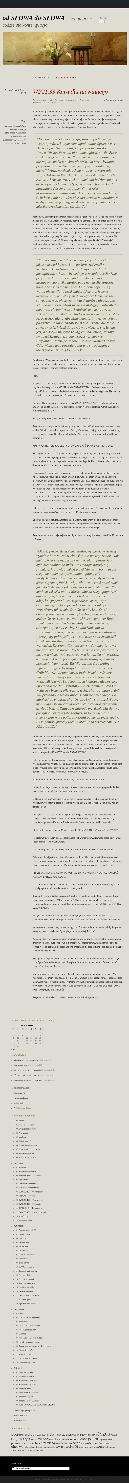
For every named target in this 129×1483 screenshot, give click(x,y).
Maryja (23, 129)
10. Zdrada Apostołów (24, 1350)
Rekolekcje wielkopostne (44, 102)
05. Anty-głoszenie (23, 1388)
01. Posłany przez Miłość (26, 1230)
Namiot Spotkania (21, 1098)
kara (24, 126)
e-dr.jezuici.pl (19, 1103)
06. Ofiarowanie (22, 1251)
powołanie (35, 1443)
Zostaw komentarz (114, 100)
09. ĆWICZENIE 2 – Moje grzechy (30, 1200)
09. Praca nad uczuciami (26, 1157)
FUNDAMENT (19, 1121)
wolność (72, 1446)
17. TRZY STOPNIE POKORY (28, 1295)
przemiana (48, 1443)
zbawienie (31, 1451)
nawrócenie (68, 1439)
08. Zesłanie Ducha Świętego (27, 1401)
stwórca (95, 1443)
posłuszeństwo (20, 1443)
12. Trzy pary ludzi (23, 1275)
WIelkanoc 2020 (20, 1421)
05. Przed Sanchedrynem (26, 1330)
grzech (18, 126)
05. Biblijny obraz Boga (25, 1141)
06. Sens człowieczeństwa (26, 1145)
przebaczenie (8, 140)
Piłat (24, 136)
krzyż (15, 1439)
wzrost (100, 1446)
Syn (101, 1443)
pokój (110, 1440)
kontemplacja (14, 129)
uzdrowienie (39, 1447)
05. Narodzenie (22, 1246)
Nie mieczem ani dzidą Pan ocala (27, 1070)
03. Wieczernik (22, 1322)
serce (76, 1443)
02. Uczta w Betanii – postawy (28, 1317)
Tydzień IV (18, 1368)
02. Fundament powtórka (26, 1171)
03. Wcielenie (21, 1238)
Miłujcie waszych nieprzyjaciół (26, 1060)
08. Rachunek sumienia (25, 1196)
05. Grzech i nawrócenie (26, 1184)
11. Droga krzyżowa (24, 1354)
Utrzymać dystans (21, 1065)
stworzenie (86, 1443)
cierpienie (22, 1435)
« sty (13, 1049)
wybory (81, 1447)
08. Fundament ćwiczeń (25, 1153)
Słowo (107, 1443)
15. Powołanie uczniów (25, 1287)
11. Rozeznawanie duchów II (27, 1271)
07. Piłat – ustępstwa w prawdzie (29, 1338)
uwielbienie (28, 1447)
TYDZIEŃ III (19, 1309)
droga (32, 1434)
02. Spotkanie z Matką (25, 1376)
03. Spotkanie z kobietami (26, 1380)
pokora (94, 1439)
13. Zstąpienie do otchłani (26, 1362)
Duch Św (45, 1435)
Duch (39, 1435)
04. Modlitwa (21, 1137)
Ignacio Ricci (88, 1479)
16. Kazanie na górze (24, 1291)
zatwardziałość (19, 1450)
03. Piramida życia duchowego (28, 1175)
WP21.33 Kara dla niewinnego (70, 91)
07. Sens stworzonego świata (28, 1149)
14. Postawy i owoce (24, 1220)
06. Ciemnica (21, 1334)
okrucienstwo (16, 136)
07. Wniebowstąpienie (24, 1397)
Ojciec (81, 1439)
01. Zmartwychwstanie (25, 1372)
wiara (62, 1446)
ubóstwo (17, 1446)
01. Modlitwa (21, 1167)
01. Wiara (19, 1313)
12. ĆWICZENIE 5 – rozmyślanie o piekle (32, 1212)
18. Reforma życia (23, 1300)
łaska (24, 143)
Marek (46, 100)
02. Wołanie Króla (23, 1234)
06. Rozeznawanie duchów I (27, 1188)
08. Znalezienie (22, 1259)
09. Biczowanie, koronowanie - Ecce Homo (70, 100)
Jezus (103, 1434)
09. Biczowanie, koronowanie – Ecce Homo (33, 1346)
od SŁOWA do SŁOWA (34, 17)
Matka (6, 133)
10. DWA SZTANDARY (25, 1267)
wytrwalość (91, 1447)
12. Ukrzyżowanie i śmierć (26, 1358)
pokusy (104, 1440)
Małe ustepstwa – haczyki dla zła (27, 1080)
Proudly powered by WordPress (49, 1479)
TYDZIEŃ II (18, 1226)
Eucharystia (72, 1434)
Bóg (14, 1434)
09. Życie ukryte (22, 1263)
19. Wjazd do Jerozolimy (26, 1304)
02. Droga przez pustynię (26, 1129)
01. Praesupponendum (25, 1125)
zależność (110, 1447)
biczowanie (9, 126)
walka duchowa (51, 1447)
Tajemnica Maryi (20, 1093)
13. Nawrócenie (22, 1216)
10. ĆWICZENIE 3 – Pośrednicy (29, 1204)
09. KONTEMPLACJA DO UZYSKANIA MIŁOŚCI (35, 1405)
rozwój (68, 1443)
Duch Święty (57, 1434)
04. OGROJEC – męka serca (28, 1326)
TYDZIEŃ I (18, 1163)
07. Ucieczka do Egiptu (25, 1255)
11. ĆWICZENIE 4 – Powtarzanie (29, 1208)
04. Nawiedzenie (22, 1242)
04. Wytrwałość (22, 1179)
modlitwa (54, 1439)
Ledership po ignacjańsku (24, 1411)
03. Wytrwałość (22, 1133)
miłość (12, 133)
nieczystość (21, 133)
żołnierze (17, 143)
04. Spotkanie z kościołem (26, 1384)
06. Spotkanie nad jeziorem (27, 1393)
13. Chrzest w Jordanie (25, 1279)
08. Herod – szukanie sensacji (28, 1342)
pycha (17, 140)
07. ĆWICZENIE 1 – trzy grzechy (29, 1192)
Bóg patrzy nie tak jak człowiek (26, 1075)
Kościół (114, 1435)
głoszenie (92, 1435)
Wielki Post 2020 (20, 1416)
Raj (63, 1443)
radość (58, 1443)
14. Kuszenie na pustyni (25, 1283)
